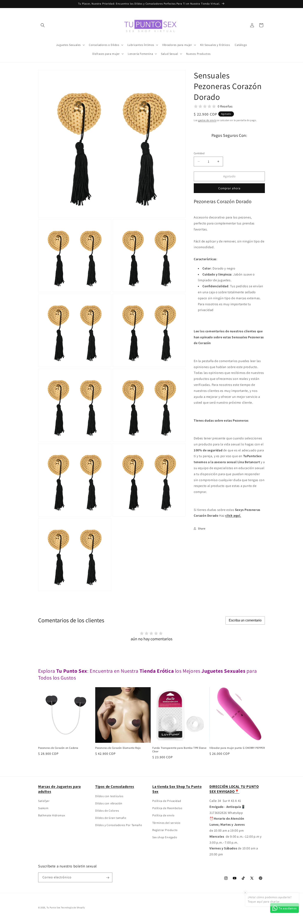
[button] (42, 25)
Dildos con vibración (108, 803)
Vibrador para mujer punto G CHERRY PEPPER (237, 748)
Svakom (43, 808)
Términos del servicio (166, 823)
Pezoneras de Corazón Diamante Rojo (118, 748)
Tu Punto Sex (53, 907)
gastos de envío (207, 120)
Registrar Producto (165, 830)
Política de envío (163, 815)
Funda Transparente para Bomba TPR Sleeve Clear (179, 749)
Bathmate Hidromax (51, 815)
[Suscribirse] (107, 877)
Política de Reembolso (167, 808)
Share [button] (202, 528)
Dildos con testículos (109, 796)
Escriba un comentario (245, 620)
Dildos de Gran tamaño (110, 818)
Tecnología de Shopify (73, 907)
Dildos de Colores (107, 810)
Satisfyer (43, 801)
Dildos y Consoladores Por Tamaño (118, 825)
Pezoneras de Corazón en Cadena (58, 748)
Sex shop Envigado (164, 837)
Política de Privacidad (166, 801)
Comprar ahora (229, 188)
